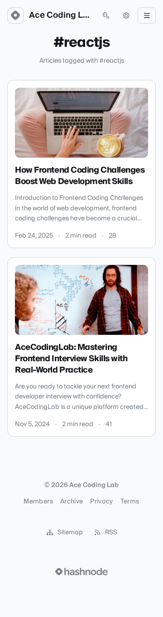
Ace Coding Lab (60, 15)
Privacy (101, 501)
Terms (129, 501)
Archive (71, 501)
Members (38, 501)
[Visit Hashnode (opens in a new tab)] (81, 571)
